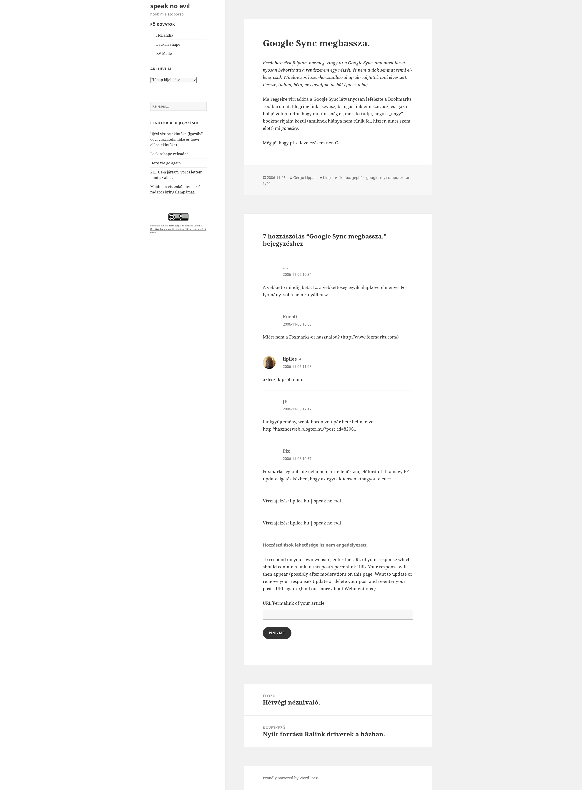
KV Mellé (164, 53)
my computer (391, 177)
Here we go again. (166, 163)
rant (408, 177)
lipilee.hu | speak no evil (315, 501)
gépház (358, 177)
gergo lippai (175, 225)
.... (285, 267)
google (372, 177)
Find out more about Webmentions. (337, 589)
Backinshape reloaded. (170, 153)
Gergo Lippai (304, 177)
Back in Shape (168, 44)
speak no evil (170, 6)
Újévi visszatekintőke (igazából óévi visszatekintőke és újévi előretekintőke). (176, 139)
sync (267, 183)
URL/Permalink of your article (293, 603)
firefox (344, 177)
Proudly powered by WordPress (291, 777)
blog (327, 177)
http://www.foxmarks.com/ (370, 337)
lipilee (290, 359)
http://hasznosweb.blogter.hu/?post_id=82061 (309, 429)
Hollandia (164, 35)
